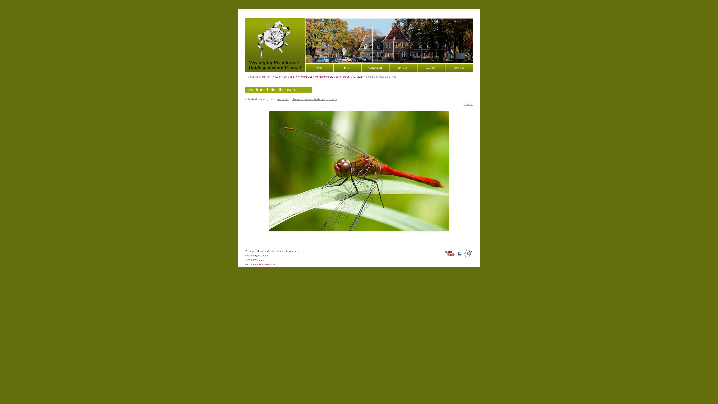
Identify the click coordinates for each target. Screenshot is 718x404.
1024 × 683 (283, 99)
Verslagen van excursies (298, 76)
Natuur (402, 67)
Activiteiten (375, 67)
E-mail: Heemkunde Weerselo (260, 264)
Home (318, 67)
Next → (468, 104)
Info (346, 67)
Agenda (430, 67)
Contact (459, 67)
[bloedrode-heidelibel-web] (359, 171)
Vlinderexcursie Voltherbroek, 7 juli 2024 (339, 76)
